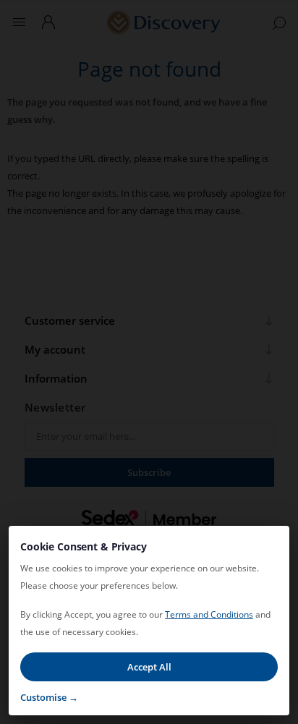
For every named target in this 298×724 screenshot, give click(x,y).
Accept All (149, 666)
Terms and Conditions (209, 614)
